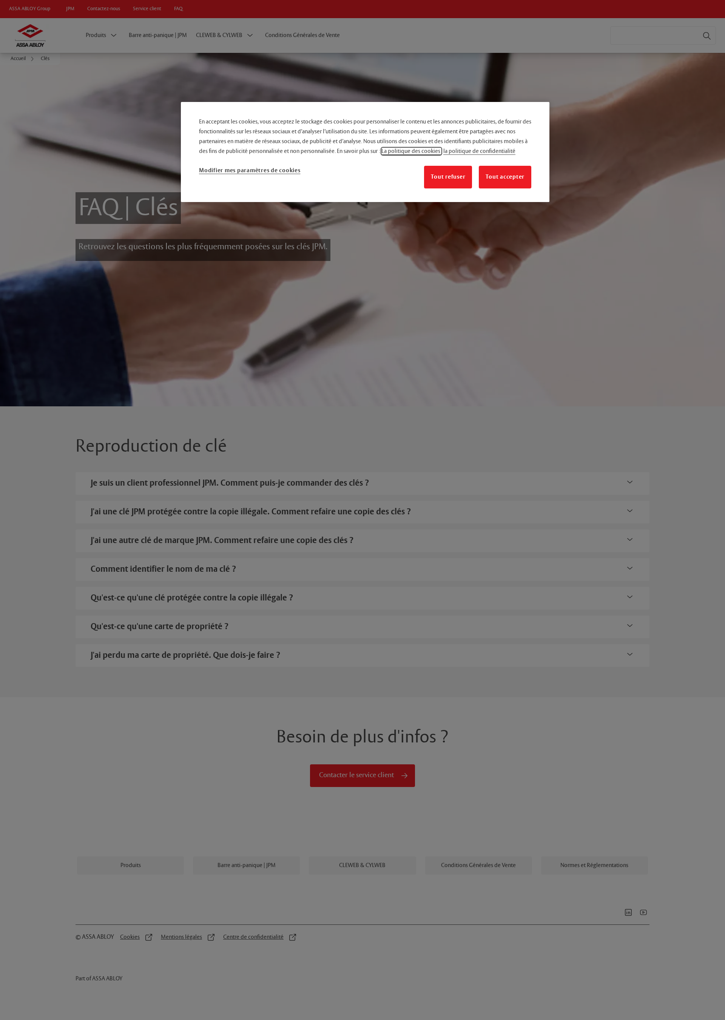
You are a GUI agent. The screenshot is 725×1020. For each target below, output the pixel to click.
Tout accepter (505, 177)
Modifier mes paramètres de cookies (250, 170)
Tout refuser (448, 177)
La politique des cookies (411, 151)
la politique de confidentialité (479, 151)
